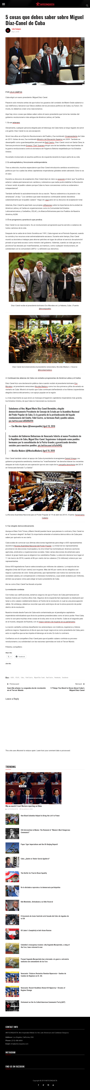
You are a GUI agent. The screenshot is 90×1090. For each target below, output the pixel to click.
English (8, 803)
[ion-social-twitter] (43, 1085)
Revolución (57, 677)
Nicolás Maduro (41, 386)
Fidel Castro (28, 677)
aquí (47, 200)
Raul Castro (49, 677)
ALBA (12, 677)
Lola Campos (16, 29)
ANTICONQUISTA (12, 809)
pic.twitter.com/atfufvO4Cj (50, 445)
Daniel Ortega (70, 458)
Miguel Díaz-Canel (39, 677)
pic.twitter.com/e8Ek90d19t (21, 420)
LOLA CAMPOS (16, 92)
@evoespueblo (45, 308)
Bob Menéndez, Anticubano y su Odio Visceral (37, 901)
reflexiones (47, 205)
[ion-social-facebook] (38, 1085)
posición (61, 179)
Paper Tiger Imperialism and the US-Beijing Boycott (39, 844)
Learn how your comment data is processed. (53, 751)
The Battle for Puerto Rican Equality (34, 873)
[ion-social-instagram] (48, 1085)
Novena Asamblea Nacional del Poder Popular (32, 546)
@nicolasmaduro (45, 370)
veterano (16, 122)
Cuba (22, 677)
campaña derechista (66, 464)
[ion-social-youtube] (53, 1085)
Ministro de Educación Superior (50, 139)
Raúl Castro (49, 142)
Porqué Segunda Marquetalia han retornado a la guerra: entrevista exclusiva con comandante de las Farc (45, 960)
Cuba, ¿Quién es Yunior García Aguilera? (35, 858)
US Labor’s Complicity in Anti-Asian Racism (36, 930)
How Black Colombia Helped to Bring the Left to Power (40, 815)
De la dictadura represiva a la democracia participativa (40, 887)
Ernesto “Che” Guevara (35, 145)
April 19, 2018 (49, 426)
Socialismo (65, 677)
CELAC (17, 677)
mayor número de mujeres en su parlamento (57, 622)
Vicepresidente (71, 136)
